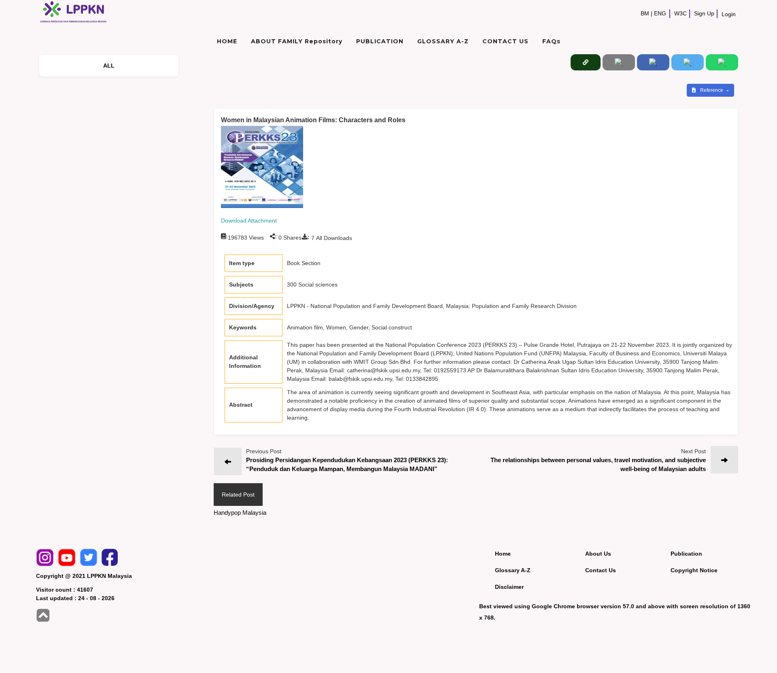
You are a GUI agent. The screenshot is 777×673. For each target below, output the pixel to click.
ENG (660, 13)
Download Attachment (249, 220)
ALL (109, 65)
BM (645, 13)
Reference (712, 90)
